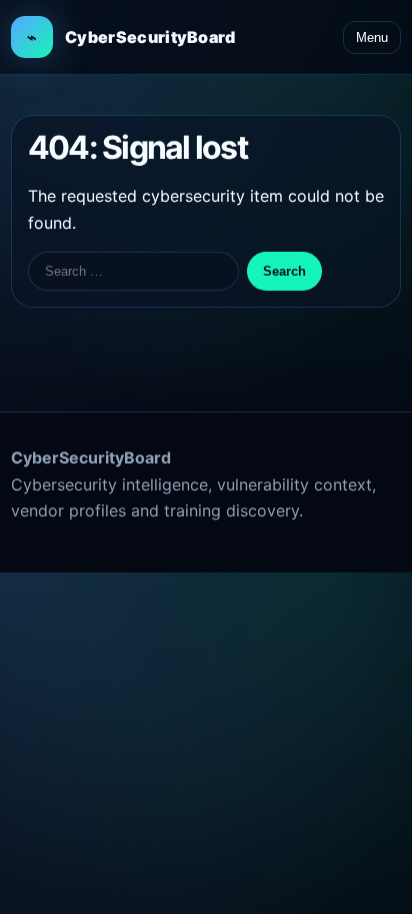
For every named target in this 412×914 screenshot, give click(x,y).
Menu (372, 37)
